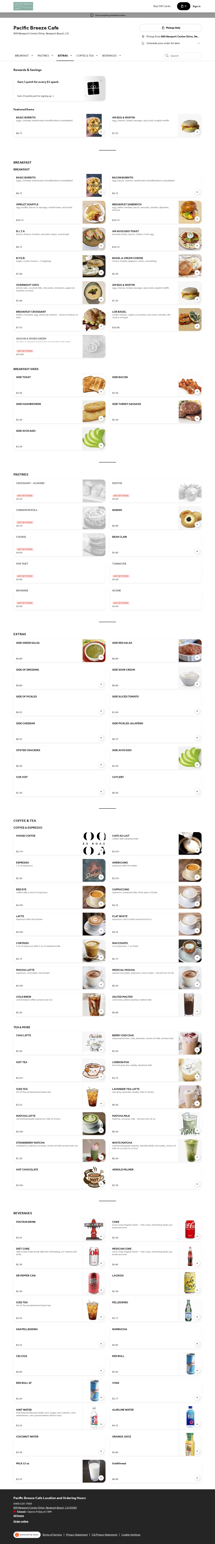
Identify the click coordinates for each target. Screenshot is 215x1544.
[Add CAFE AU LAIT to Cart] (197, 850)
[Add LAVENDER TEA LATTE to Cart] (197, 1103)
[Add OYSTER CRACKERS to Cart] (101, 764)
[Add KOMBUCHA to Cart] (197, 1343)
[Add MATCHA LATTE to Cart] (101, 1130)
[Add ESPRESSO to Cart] (101, 877)
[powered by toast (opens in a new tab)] (27, 1535)
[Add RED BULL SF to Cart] (101, 1397)
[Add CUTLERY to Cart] (197, 791)
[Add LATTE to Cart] (101, 930)
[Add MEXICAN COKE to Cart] (197, 1263)
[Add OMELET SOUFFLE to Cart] (101, 219)
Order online (20, 1521)
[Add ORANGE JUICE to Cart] (197, 1451)
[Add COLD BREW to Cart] (101, 1011)
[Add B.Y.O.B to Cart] (101, 272)
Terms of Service (52, 1534)
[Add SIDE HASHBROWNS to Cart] (101, 418)
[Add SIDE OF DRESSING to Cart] (101, 684)
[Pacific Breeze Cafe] (23, 6)
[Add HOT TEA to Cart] (101, 1076)
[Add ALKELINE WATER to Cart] (197, 1424)
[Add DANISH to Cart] (197, 524)
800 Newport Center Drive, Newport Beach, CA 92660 (45, 1507)
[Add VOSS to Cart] (197, 1397)
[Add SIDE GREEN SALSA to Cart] (101, 657)
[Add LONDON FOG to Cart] (197, 1076)
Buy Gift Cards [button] (162, 6)
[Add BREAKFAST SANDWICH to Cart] (197, 219)
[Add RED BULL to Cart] (197, 1370)
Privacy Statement (77, 1534)
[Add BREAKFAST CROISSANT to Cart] (101, 326)
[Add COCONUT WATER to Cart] (101, 1451)
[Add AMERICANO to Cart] (197, 877)
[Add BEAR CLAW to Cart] (197, 551)
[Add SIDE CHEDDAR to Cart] (101, 738)
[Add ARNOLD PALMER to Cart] (197, 1184)
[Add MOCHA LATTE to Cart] (101, 984)
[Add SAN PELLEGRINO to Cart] (101, 1343)
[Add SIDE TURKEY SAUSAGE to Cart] (197, 418)
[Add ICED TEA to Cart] (101, 1103)
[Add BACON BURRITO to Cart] (197, 192)
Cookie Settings (130, 1534)
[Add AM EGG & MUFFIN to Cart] (197, 132)
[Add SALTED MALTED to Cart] (197, 1011)
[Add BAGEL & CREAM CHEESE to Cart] (197, 272)
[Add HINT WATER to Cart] (101, 1424)
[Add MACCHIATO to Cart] (197, 957)
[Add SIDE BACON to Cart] (197, 391)
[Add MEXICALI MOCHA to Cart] (197, 984)
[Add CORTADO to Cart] (101, 957)
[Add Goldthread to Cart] (197, 1478)
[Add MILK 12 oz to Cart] (101, 1478)
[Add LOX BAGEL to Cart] (197, 326)
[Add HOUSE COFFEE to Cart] (101, 850)
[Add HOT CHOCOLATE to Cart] (101, 1184)
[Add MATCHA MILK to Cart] (197, 1130)
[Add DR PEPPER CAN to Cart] (101, 1290)
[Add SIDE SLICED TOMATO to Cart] (197, 711)
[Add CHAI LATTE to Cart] (101, 1050)
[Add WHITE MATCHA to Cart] (197, 1157)
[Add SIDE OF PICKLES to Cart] (101, 711)
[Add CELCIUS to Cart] (101, 1370)
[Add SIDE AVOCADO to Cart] (101, 445)
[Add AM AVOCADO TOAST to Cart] (197, 245)
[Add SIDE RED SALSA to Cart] (197, 657)
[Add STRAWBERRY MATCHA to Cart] (101, 1157)
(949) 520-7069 (22, 1503)
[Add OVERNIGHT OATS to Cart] (101, 299)
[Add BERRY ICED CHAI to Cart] (197, 1050)
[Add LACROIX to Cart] (197, 1290)
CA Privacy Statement (104, 1534)
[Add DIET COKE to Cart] (101, 1263)
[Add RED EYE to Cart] (101, 904)
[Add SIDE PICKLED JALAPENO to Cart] (197, 738)
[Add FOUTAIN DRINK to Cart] (101, 1236)
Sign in (197, 6)
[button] (24, 55)
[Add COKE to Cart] (197, 1236)
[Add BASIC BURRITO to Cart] (101, 132)
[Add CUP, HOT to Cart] (101, 791)
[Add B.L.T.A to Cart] (101, 245)
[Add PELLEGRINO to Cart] (197, 1317)
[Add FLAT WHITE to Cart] (197, 930)
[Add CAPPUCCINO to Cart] (197, 904)
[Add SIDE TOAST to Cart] (101, 391)
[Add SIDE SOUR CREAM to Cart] (197, 684)
